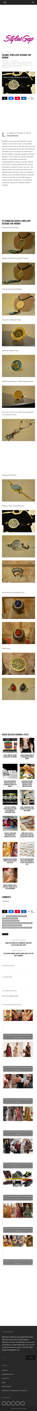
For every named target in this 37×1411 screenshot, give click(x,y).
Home (3, 1382)
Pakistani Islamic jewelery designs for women (17, 923)
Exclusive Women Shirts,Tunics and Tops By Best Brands (18, 954)
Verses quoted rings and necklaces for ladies (17, 66)
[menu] (5, 2)
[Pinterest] (25, 2)
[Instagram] (28, 2)
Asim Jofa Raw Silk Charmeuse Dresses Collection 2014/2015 (18, 944)
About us (5, 1370)
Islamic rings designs (26, 62)
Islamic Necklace (15, 62)
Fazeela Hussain (12, 136)
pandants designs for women (21, 65)
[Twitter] (19, 2)
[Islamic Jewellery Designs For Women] (18, 82)
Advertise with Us (7, 1374)
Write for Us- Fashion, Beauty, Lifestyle (14, 1390)
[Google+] (22, 2)
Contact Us (5, 1378)
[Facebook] (16, 2)
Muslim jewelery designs (9, 63)
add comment (13, 60)
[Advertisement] (18, 17)
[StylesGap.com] (18, 39)
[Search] (32, 2)
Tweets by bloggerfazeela (10, 996)
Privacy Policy (6, 1386)
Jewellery (7, 51)
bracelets (8, 62)
